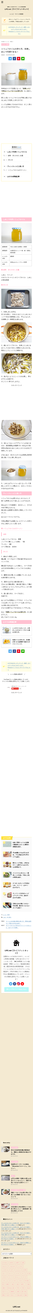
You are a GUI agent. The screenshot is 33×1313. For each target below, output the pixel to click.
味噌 (7, 1284)
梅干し (23, 1284)
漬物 (3, 1288)
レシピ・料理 (6, 914)
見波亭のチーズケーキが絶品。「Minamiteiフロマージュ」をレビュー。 (21, 1166)
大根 (12, 1284)
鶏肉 (26, 1295)
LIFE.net (16, 1307)
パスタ (20, 1280)
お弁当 (11, 1262)
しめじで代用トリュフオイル (16, 152)
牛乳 (18, 1288)
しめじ (4, 917)
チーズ (24, 1277)
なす (12, 1269)
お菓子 (17, 1262)
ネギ (15, 1280)
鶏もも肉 (19, 1295)
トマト (4, 1280)
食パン (13, 1295)
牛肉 (23, 1288)
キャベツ (11, 1273)
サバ (23, 1273)
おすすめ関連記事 (13, 176)
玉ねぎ (28, 1288)
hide (19, 147)
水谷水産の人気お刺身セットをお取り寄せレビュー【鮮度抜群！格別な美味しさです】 (21, 1209)
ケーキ (17, 1273)
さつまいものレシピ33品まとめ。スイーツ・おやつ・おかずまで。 (21, 885)
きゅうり (4, 1266)
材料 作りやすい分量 (14, 155)
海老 (28, 1284)
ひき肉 (24, 1269)
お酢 (23, 1262)
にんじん (18, 1269)
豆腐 (18, 1291)
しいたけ (20, 1266)
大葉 (17, 1284)
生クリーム (5, 1291)
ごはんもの (12, 1266)
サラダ (4, 1277)
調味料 (12, 1291)
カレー (4, 1273)
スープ (10, 1277)
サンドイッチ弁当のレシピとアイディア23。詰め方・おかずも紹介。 (21, 895)
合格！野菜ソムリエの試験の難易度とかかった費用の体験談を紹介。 (21, 844)
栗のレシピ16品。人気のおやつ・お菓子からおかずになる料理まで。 (21, 865)
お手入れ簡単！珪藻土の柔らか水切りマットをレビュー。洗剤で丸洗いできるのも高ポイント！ (21, 1180)
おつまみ (4, 1262)
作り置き (9, 917)
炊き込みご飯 (10, 1288)
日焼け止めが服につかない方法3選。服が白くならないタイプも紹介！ (21, 906)
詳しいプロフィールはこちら (16, 989)
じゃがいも (5, 1269)
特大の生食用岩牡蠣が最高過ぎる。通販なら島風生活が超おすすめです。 (21, 1152)
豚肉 (3, 1295)
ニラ (10, 1280)
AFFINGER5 (24, 1310)
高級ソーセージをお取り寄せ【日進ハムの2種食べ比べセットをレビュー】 (21, 1194)
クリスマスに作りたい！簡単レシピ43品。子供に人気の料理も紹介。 (21, 875)
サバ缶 (28, 1273)
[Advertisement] (16, 126)
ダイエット (17, 1277)
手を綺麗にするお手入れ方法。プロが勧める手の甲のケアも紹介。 (21, 855)
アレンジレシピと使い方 (15, 166)
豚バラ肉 (24, 1291)
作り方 (9, 160)
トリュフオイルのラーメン (15, 170)
